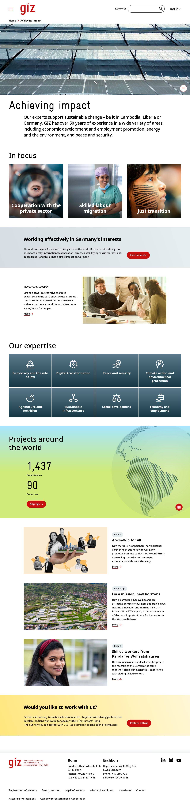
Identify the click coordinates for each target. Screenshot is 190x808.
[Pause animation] (183, 88)
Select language (175, 9)
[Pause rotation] (179, 507)
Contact (140, 790)
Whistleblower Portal (102, 790)
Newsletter (125, 790)
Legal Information (75, 790)
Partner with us (140, 724)
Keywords (120, 8)
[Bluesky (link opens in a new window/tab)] (171, 761)
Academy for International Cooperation (63, 798)
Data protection (51, 790)
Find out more (140, 256)
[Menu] (11, 9)
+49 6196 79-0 (119, 773)
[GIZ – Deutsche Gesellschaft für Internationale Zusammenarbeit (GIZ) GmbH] (27, 9)
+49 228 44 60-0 (85, 773)
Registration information (23, 790)
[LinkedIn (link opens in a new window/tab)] (163, 761)
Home (12, 20)
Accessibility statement (22, 798)
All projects (36, 504)
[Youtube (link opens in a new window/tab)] (178, 761)
